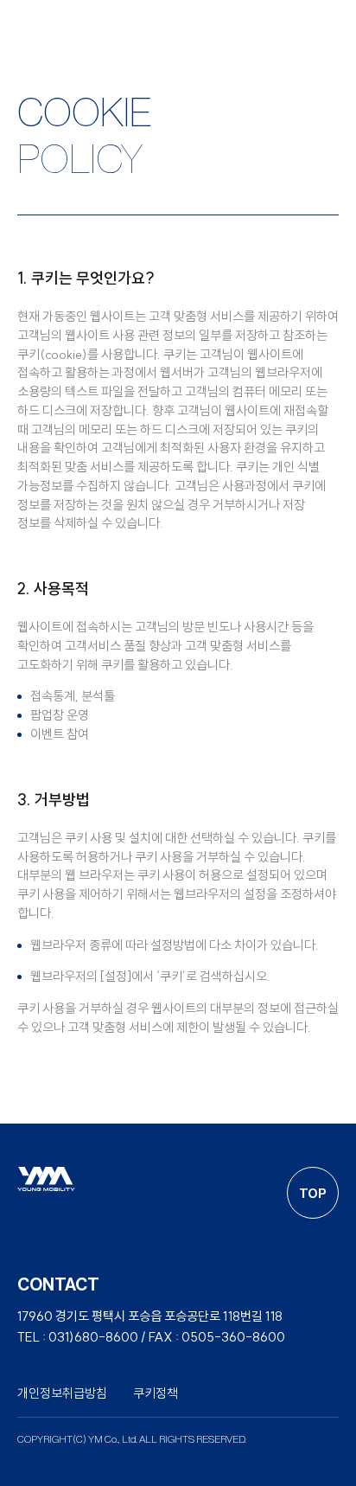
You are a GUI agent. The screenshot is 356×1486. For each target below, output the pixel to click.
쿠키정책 (155, 1393)
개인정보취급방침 (62, 1393)
